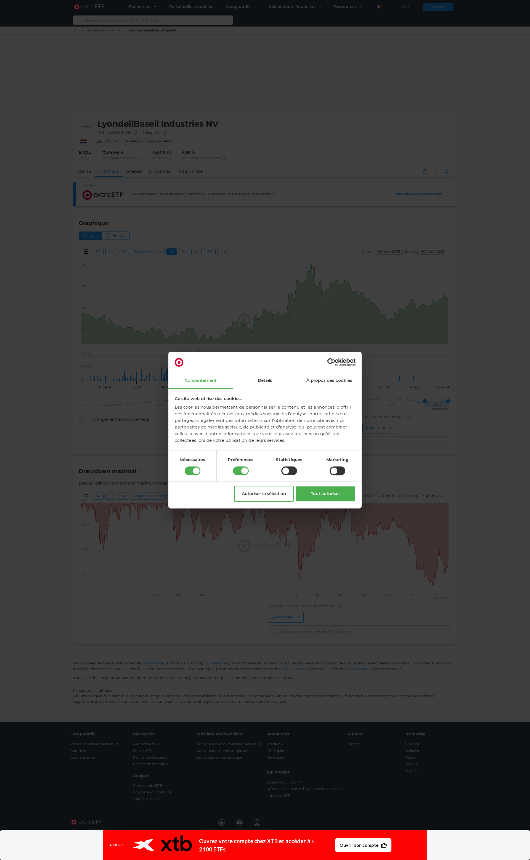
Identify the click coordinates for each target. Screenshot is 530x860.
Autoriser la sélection (264, 493)
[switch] (241, 470)
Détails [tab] (265, 380)
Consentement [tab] (200, 380)
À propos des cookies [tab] (329, 380)
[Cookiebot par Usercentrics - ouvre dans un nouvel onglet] (331, 362)
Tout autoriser (325, 493)
